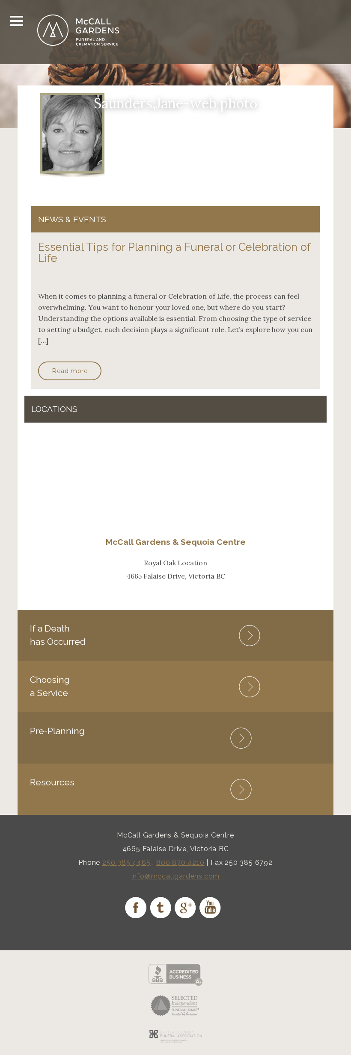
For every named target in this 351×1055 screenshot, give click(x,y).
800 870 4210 (180, 862)
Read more (70, 371)
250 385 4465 (126, 862)
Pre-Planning (57, 731)
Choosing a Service (50, 686)
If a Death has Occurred (58, 635)
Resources (52, 782)
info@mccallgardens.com (175, 876)
